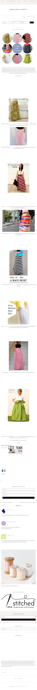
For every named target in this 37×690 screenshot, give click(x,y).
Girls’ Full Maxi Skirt (16, 436)
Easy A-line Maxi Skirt (13, 284)
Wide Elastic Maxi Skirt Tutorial (13, 123)
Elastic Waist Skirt (11, 372)
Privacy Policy (3, 672)
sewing (18, 27)
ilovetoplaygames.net (10, 521)
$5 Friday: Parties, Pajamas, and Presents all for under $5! (4, 447)
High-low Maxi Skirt (6, 206)
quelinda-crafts (22, 123)
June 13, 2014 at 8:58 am (10, 510)
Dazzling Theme (17, 686)
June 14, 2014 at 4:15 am (10, 522)
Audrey (7, 509)
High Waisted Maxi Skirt (11, 233)
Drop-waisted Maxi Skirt (6, 326)
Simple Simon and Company (18, 10)
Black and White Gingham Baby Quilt (11, 454)
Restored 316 (26, 686)
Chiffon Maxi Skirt (12, 147)
